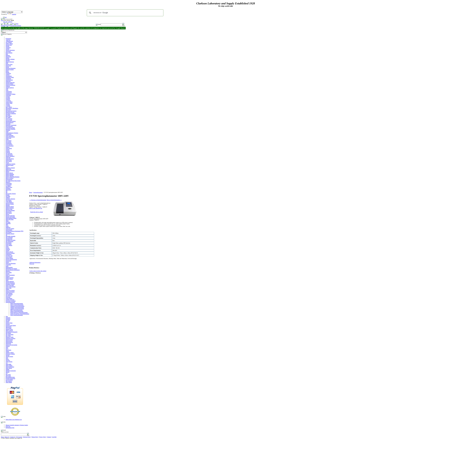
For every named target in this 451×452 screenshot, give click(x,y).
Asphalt (7, 48)
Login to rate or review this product (37, 271)
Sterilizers (8, 319)
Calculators (8, 73)
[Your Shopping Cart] (5, 17)
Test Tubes (8, 335)
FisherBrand (8, 134)
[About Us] (5, 26)
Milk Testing (9, 213)
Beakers (7, 58)
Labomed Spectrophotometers (17, 306)
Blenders (8, 60)
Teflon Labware (9, 330)
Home (30, 192)
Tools (7, 347)
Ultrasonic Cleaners (10, 353)
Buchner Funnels (10, 69)
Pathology (8, 227)
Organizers (8, 223)
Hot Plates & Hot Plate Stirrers (13, 180)
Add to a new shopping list (35, 208)
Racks (7, 266)
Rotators (8, 276)
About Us (7, 437)
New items (8, 374)
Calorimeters (9, 76)
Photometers (9, 242)
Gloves (7, 162)
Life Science (8, 200)
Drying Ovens (9, 118)
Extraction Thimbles (10, 129)
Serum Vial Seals (10, 285)
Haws (7, 166)
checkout (10, 21)
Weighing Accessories (11, 370)
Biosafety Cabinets (10, 59)
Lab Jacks (8, 196)
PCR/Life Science (10, 228)
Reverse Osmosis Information (13, 269)
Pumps (7, 262)
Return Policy (35, 437)
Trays (7, 348)
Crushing (8, 99)
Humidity (8, 182)
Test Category (9, 381)
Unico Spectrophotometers (16, 315)
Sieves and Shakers (10, 290)
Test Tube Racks (9, 334)
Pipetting (8, 249)
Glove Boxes (9, 161)
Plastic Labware (9, 251)
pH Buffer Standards (10, 236)
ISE (6, 191)
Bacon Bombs (9, 52)
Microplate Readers (10, 210)
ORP (7, 224)
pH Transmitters (9, 241)
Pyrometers (8, 264)
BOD (7, 63)
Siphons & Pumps (10, 291)
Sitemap (49, 437)
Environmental (9, 126)
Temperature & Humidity (11, 332)
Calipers (8, 74)
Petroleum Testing (10, 233)
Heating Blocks (9, 173)
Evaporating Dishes (10, 127)
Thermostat (8, 343)
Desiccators (8, 109)
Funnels (7, 149)
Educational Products (11, 121)
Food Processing (10, 145)
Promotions (8, 38)
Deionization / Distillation (12, 108)
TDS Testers (8, 328)
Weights (7, 372)
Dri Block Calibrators (11, 113)
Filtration (8, 130)
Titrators (8, 346)
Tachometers (8, 326)
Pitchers (7, 250)
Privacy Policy (42, 437)
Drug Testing (9, 116)
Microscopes (9, 211)
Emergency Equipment (11, 125)
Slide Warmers (9, 293)
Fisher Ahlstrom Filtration (12, 132)
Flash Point (8, 138)
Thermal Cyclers (9, 337)
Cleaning (8, 86)
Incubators (8, 188)
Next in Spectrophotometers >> (54, 200)
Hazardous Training (10, 167)
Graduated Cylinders (10, 163)
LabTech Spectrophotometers (17, 307)
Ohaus (7, 220)
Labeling (8, 197)
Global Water (9, 160)
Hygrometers (9, 184)
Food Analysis (9, 144)
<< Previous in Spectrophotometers (37, 200)
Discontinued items (10, 377)
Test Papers (8, 333)
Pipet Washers (9, 245)
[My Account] (12, 25)
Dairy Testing (9, 107)
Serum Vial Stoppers (10, 286)
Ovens (7, 226)
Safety (7, 280)
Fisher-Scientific (9, 135)
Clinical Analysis (10, 87)
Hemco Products (9, 178)
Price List (8, 426)
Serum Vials (8, 288)
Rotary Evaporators (10, 275)
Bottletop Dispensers (11, 68)
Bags (7, 54)
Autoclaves (8, 51)
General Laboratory (10, 156)
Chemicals (8, 81)
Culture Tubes (9, 103)
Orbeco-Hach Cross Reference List (14, 419)
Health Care (8, 169)
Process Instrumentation (11, 259)
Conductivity (9, 92)
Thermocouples (9, 339)
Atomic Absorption (10, 50)
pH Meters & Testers (10, 240)
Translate (14, 14)
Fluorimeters (9, 143)
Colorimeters (9, 91)
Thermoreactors (9, 342)
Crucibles (8, 98)
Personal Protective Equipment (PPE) (14, 231)
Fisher (7, 131)
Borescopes (8, 65)
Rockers (7, 273)
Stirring (7, 321)
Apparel (7, 46)
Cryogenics (8, 100)
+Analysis (8, 39)
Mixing (7, 214)
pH (6, 235)
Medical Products (10, 207)
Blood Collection (10, 61)
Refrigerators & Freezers (11, 268)
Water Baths (8, 364)
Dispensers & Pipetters (11, 111)
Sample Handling (10, 281)
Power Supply (9, 257)
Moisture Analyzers (10, 215)
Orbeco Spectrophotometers (16, 311)
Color (7, 90)
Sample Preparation (10, 282)
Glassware (8, 157)
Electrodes (8, 123)
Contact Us (12, 437)
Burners (7, 72)
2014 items (8, 375)
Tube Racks (8, 350)
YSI (7, 373)
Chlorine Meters (9, 83)
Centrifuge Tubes (10, 77)
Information (8, 189)
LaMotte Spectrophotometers (17, 308)
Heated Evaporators (10, 170)
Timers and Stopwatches (11, 344)
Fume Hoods (9, 148)
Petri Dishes (8, 232)
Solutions (8, 297)
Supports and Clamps (11, 325)
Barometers (8, 56)
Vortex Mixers (9, 361)
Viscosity (8, 360)
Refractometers (9, 267)
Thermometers (9, 341)
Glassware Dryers (10, 158)
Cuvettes (8, 104)
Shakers (7, 289)
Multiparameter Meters (11, 218)
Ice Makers (8, 185)
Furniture (8, 152)
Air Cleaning (9, 42)
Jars (6, 192)
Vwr (7, 363)
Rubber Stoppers (10, 277)
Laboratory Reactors (10, 198)
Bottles (7, 67)
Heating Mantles (9, 175)
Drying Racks (9, 120)
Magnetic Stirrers (10, 204)
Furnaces (8, 151)
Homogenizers (9, 179)
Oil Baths (8, 222)
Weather (7, 369)
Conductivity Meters (10, 94)
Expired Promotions (10, 378)
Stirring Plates (9, 322)
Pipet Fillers (9, 244)
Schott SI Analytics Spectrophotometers (19, 313)
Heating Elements (10, 174)
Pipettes (7, 248)
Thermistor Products (10, 338)
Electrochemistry (10, 122)
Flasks (7, 139)
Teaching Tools (9, 329)
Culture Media (9, 101)
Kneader (7, 195)
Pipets (7, 246)
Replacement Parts (10, 427)
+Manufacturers (9, 41)
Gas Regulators (9, 154)
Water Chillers (9, 365)
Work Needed (9, 382)
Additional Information (34, 262)
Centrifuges (8, 78)
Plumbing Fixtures (10, 253)
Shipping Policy (27, 437)
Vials (7, 357)
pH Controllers (9, 237)
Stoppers (8, 324)
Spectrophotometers (10, 302)
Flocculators (8, 140)
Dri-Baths (8, 114)
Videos (7, 359)
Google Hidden (9, 379)
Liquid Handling (10, 202)
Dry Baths (8, 117)
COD (7, 89)
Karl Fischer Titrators (11, 193)
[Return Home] (2, 20)
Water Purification (10, 366)
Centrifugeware (9, 79)
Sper (7, 316)
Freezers (7, 147)
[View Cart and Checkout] (17, 25)
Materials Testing (10, 206)
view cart (5, 21)
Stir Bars (8, 320)
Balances (8, 55)
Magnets (8, 205)
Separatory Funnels (10, 284)
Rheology (8, 271)
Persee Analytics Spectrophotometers (19, 312)
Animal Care (9, 45)
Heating (7, 171)
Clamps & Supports (10, 85)
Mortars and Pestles (10, 216)
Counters (8, 96)
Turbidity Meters (10, 352)
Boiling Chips (9, 64)
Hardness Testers (9, 165)
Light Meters (9, 201)
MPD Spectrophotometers (16, 310)
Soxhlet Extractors (10, 299)
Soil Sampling (9, 294)
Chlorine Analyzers (10, 82)
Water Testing (9, 368)
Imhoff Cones (9, 187)
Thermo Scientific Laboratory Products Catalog (17, 425)
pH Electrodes (9, 238)
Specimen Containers (11, 300)
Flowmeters (8, 142)
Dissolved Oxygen (10, 112)
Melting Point (9, 209)
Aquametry (8, 47)
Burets (7, 70)
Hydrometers (9, 183)
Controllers (8, 95)
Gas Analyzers (9, 153)
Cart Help (54, 437)
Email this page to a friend (36, 212)
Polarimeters (9, 254)
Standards (8, 317)
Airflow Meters (9, 43)
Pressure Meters (9, 258)
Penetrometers (9, 229)
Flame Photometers (10, 136)
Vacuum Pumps (9, 356)
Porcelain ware (9, 255)
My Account (19, 437)
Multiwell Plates (10, 219)
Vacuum (7, 355)
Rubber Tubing (9, 279)
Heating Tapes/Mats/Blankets (12, 176)
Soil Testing (8, 295)
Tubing (7, 351)
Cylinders (8, 105)
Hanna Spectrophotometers (16, 303)
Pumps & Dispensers (11, 263)
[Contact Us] (8, 26)
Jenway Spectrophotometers (16, 304)
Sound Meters (9, 298)
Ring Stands (9, 272)
